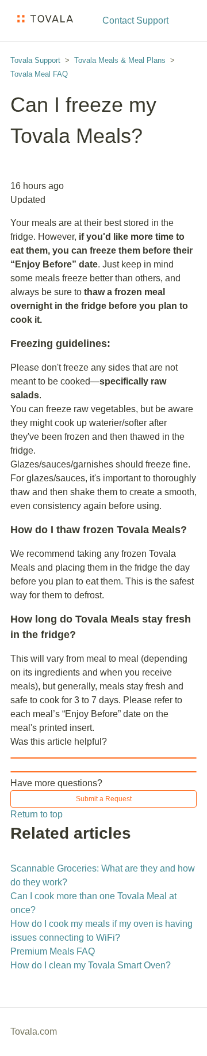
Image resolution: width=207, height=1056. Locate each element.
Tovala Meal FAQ (39, 74)
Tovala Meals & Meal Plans (120, 60)
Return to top (36, 814)
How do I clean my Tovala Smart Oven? (90, 965)
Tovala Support (35, 60)
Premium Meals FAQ (52, 951)
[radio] (103, 758)
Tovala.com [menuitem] (33, 1031)
